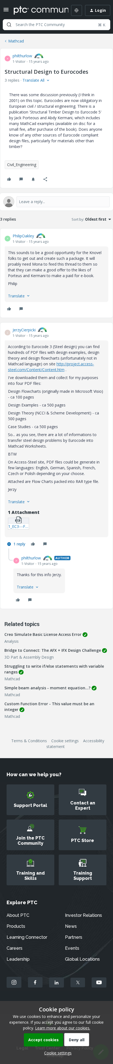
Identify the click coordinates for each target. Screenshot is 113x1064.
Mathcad (16, 41)
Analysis (11, 641)
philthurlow (22, 55)
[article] (56, 273)
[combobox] (56, 24)
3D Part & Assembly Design (29, 657)
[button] (6, 11)
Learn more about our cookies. (62, 1028)
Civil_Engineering (21, 164)
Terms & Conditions (29, 740)
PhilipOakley (23, 235)
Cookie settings (65, 740)
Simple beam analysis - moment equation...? (47, 687)
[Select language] (76, 10)
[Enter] (9, 24)
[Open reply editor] (56, 201)
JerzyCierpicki (24, 329)
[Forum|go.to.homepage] (37, 10)
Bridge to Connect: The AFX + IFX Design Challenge (52, 650)
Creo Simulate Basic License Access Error (42, 634)
